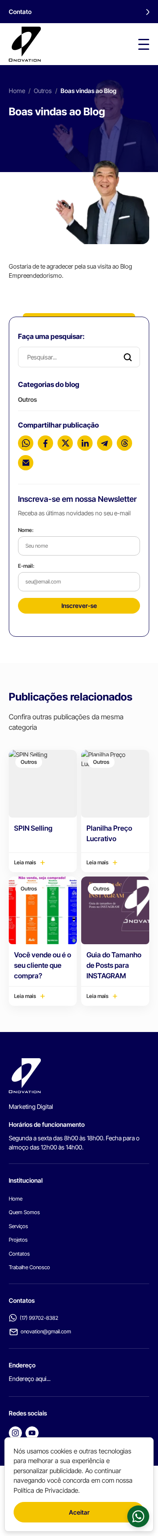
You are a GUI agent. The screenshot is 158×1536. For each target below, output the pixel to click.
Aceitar (79, 1512)
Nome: (25, 530)
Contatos (19, 1253)
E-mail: (26, 566)
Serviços (18, 1226)
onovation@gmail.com (46, 1331)
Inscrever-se (79, 605)
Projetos (18, 1239)
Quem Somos (24, 1212)
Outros (43, 90)
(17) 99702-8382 (39, 1318)
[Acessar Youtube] (32, 1432)
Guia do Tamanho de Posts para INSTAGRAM (113, 965)
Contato (20, 11)
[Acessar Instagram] (15, 1432)
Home (17, 90)
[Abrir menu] (143, 44)
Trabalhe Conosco (29, 1267)
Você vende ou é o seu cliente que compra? (42, 965)
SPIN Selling (33, 828)
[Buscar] (127, 357)
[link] (138, 1516)
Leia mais (25, 862)
